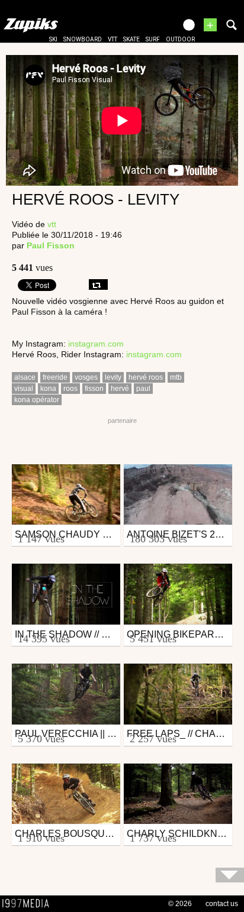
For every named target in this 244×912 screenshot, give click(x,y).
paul (143, 388)
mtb (176, 377)
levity (113, 377)
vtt (112, 39)
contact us (222, 904)
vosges (86, 377)
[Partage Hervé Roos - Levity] (98, 284)
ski (53, 39)
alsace (25, 377)
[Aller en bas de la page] (230, 875)
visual (23, 388)
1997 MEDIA (29, 903)
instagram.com (96, 343)
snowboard (82, 39)
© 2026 (180, 904)
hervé (120, 388)
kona (48, 388)
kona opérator (36, 400)
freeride (55, 377)
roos (70, 388)
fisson (94, 388)
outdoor (180, 39)
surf (153, 39)
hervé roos (146, 377)
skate (131, 39)
